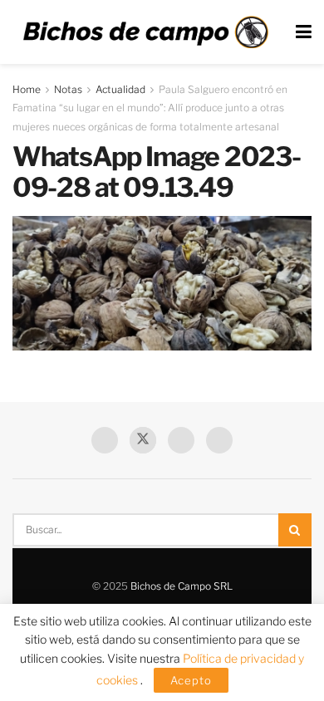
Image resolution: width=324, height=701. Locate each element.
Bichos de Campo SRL (181, 586)
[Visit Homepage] (145, 32)
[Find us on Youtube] (181, 440)
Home (26, 89)
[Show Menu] (304, 32)
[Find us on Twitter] (143, 440)
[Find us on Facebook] (104, 440)
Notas (68, 89)
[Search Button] (295, 530)
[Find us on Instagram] (219, 440)
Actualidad (120, 89)
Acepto (191, 680)
